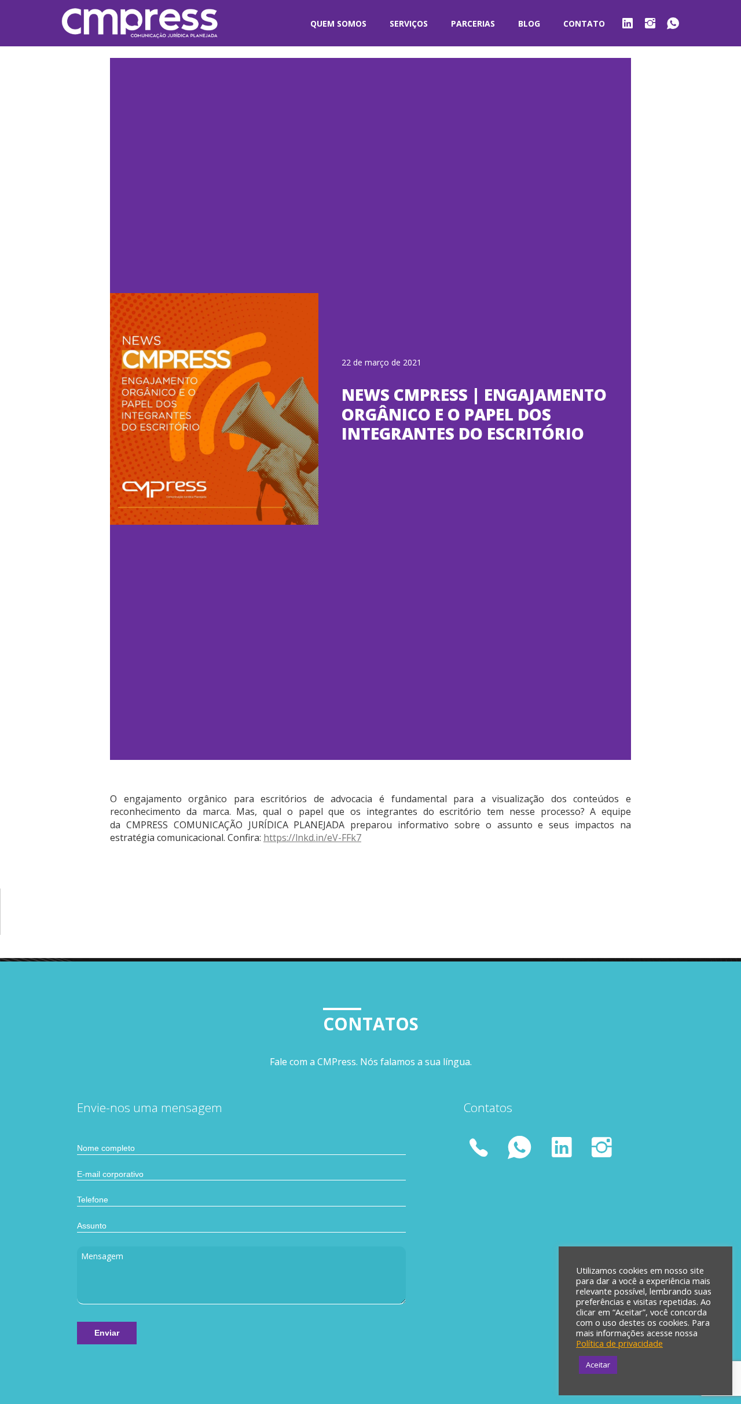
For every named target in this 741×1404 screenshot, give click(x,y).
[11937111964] (520, 1147)
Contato (584, 23)
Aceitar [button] (598, 1364)
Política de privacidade (619, 1343)
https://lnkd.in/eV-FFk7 (312, 837)
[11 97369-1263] (481, 1149)
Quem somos (338, 23)
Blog (529, 23)
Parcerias (473, 23)
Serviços (409, 23)
